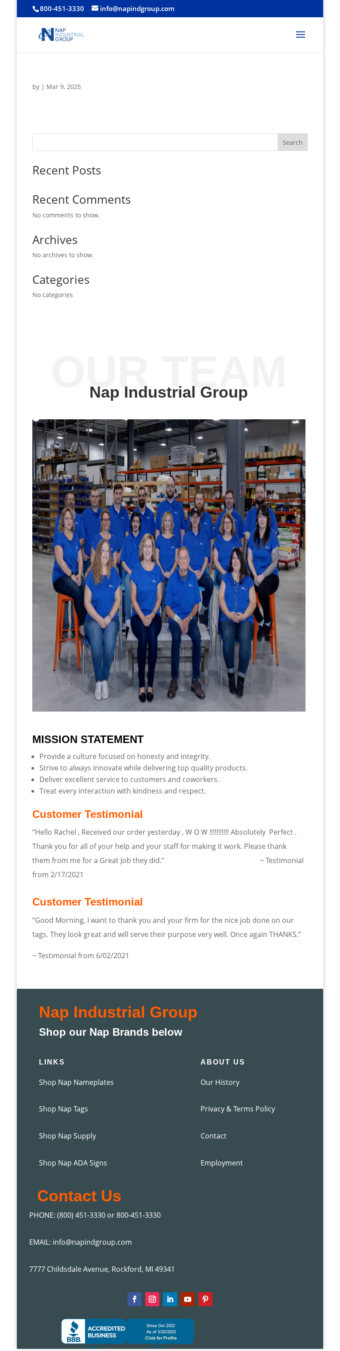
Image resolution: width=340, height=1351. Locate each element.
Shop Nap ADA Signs (73, 1163)
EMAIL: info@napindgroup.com (80, 1242)
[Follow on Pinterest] (205, 1299)
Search (292, 142)
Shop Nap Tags (63, 1109)
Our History (220, 1082)
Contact (214, 1136)
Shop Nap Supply (67, 1136)
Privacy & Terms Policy (238, 1109)
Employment (222, 1163)
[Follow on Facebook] (135, 1299)
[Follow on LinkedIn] (170, 1299)
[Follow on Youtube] (188, 1299)
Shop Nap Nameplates (76, 1082)
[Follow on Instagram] (152, 1299)
